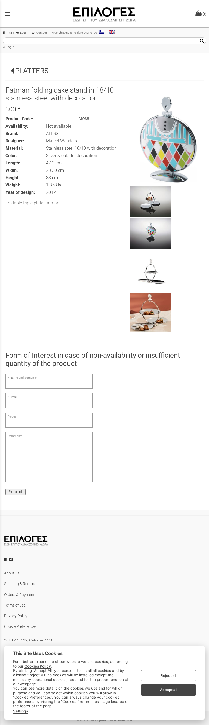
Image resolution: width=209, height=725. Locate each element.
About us (11, 573)
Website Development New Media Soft (104, 720)
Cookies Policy (37, 666)
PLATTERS (31, 71)
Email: (13, 397)
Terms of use (15, 605)
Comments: (15, 436)
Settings (20, 711)
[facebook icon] (6, 560)
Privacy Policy (15, 616)
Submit (15, 491)
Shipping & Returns (20, 584)
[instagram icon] (11, 560)
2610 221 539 (15, 640)
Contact (41, 33)
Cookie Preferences (20, 626)
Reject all (168, 675)
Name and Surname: (23, 378)
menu (7, 14)
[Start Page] (104, 13)
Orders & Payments (20, 594)
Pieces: (12, 416)
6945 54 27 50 (41, 640)
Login (23, 33)
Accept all (168, 689)
